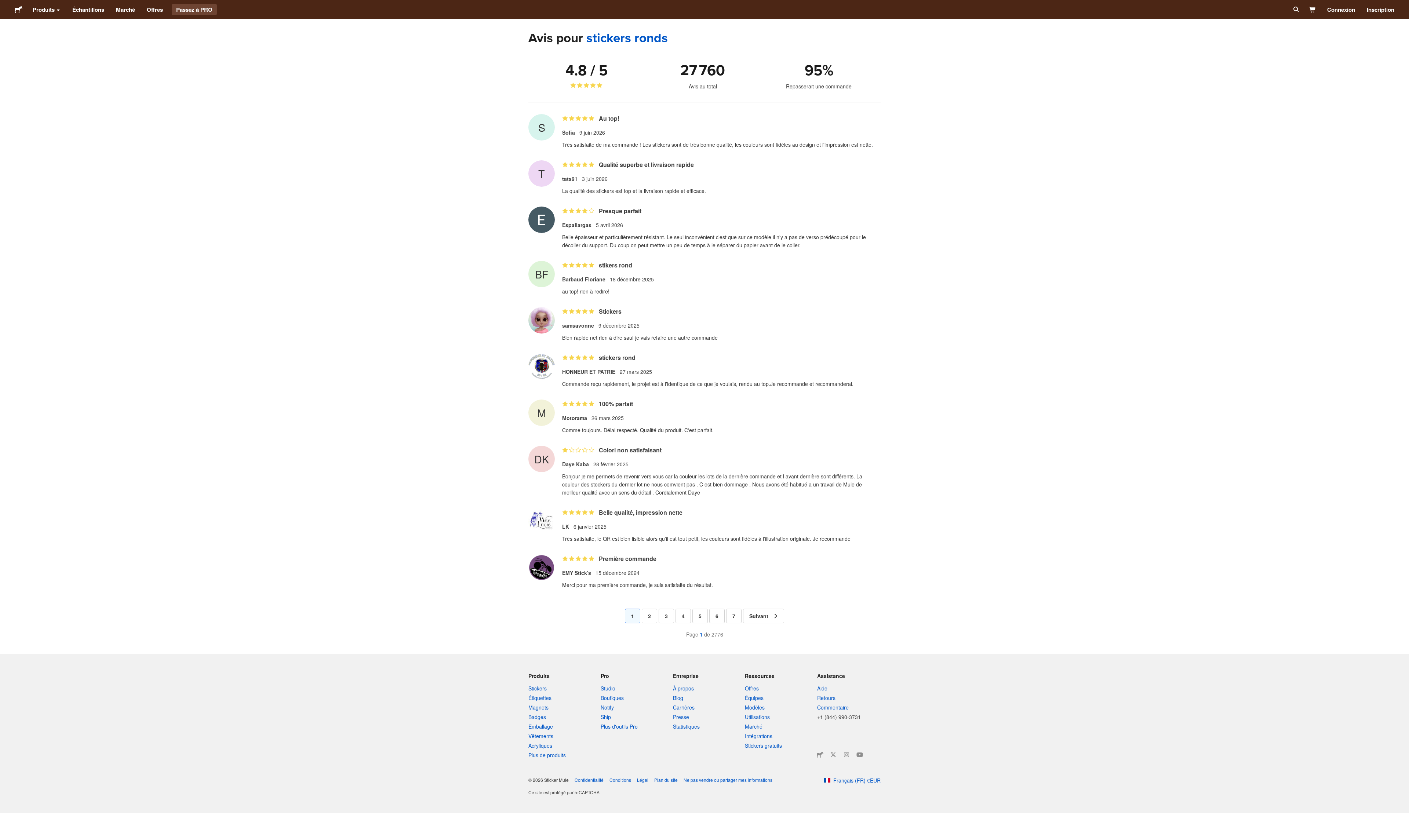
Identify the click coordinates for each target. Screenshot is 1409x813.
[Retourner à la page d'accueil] (18, 9)
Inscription (1380, 10)
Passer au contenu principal (5, 5)
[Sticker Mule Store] (820, 754)
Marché (125, 10)
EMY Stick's (576, 572)
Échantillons (88, 10)
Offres (155, 10)
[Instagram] (846, 754)
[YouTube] (860, 754)
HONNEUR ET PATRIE (588, 371)
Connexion (1341, 10)
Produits (44, 10)
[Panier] (1312, 9)
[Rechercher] (1295, 9)
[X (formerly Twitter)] (833, 754)
